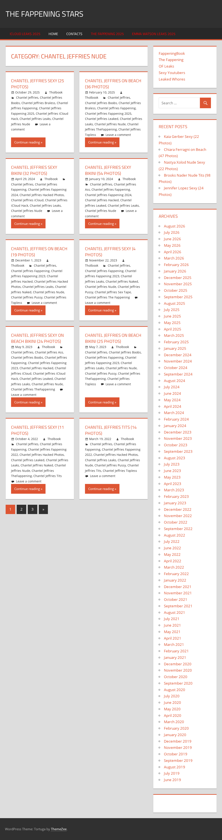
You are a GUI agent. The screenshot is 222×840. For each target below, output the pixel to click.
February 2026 (176, 264)
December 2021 (177, 586)
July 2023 (172, 464)
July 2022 (172, 541)
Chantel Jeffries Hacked (102, 200)
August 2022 (174, 535)
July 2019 (172, 773)
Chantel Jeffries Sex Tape (113, 292)
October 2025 (175, 290)
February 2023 (176, 496)
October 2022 (175, 522)
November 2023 (178, 438)
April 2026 (172, 251)
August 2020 (174, 689)
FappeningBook (172, 53)
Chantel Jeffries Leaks (35, 119)
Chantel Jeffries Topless (120, 471)
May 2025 (172, 322)
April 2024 (172, 406)
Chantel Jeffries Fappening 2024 (108, 195)
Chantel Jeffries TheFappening (33, 389)
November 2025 (178, 283)
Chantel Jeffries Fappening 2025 (108, 113)
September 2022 (178, 528)
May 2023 (172, 477)
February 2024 (176, 419)
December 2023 (177, 432)
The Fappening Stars (44, 14)
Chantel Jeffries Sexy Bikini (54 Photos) (108, 170)
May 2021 (172, 631)
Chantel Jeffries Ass (49, 352)
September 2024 (178, 374)
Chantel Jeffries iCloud (27, 200)
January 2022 (175, 580)
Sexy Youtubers (172, 72)
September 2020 (178, 683)
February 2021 (176, 650)
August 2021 (174, 612)
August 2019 (174, 766)
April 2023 (172, 483)
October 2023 (175, 444)
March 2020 (174, 721)
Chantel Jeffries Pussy (26, 297)
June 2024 (172, 393)
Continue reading (27, 142)
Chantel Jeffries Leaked (101, 119)
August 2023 (174, 457)
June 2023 (172, 470)
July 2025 (172, 309)
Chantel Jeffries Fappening (116, 108)
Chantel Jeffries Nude (110, 124)
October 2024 (175, 367)
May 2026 (172, 245)
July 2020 (172, 695)
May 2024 (172, 399)
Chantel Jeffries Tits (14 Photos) (111, 430)
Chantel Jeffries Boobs (101, 103)
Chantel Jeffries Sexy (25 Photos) (37, 83)
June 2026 (172, 238)
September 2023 (178, 451)
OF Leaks (166, 66)
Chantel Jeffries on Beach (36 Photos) (113, 83)
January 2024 (175, 425)
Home (53, 33)
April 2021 (172, 638)
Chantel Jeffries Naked (122, 281)
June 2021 (172, 625)
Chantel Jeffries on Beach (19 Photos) (39, 251)
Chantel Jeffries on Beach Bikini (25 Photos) (113, 338)
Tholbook (55, 92)
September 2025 (178, 296)
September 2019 (178, 760)
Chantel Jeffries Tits (47, 476)
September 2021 (178, 605)
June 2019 (172, 779)
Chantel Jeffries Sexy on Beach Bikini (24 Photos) (37, 338)
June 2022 (172, 547)
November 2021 (178, 592)
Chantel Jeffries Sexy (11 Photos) (37, 430)
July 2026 (172, 232)
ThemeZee (59, 829)
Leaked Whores (172, 79)
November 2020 (178, 670)
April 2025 (172, 329)
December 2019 (177, 741)
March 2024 (174, 412)
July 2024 (172, 386)
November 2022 (178, 515)
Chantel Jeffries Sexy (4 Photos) (110, 251)
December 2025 (177, 277)
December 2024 (177, 354)
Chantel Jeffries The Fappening (107, 297)
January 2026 (175, 271)
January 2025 (175, 348)
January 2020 (175, 734)
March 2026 (174, 258)
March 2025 (174, 335)
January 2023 (175, 502)
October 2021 (175, 599)
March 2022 (174, 567)
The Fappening (171, 59)
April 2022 (172, 560)
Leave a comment (118, 135)
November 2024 (178, 361)
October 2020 (175, 676)
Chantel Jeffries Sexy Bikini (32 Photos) (34, 170)
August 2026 (174, 226)
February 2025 (176, 341)
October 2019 (175, 753)
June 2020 (172, 702)
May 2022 (172, 554)
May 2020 (172, 708)
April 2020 (172, 715)
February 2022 (176, 573)
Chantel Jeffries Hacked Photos (42, 195)
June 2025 (172, 316)
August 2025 (174, 303)
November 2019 (178, 747)
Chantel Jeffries (27, 97)
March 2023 (174, 489)
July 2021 (172, 618)
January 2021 (175, 657)
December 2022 (177, 509)
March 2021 (174, 644)
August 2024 (174, 380)
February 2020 (176, 728)
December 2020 (177, 663)
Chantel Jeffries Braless (38, 103)
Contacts (74, 33)
